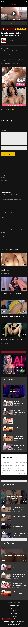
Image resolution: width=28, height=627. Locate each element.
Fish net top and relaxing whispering (14, 497)
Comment (4, 130)
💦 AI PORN (6, 1)
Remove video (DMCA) (7, 623)
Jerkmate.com (14, 615)
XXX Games (14, 613)
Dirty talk (11, 389)
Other (17, 468)
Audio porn (14, 612)
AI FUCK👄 (16, 19)
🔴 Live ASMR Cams (7, 619)
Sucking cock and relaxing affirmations (19, 447)
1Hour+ (5, 463)
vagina (12, 109)
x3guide (14, 604)
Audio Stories (20, 463)
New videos (6, 621)
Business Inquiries (17, 623)
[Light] (3, 23)
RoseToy (14, 610)
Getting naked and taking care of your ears (14, 556)
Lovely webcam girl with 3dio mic (11, 293)
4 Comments (6, 48)
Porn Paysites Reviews (14, 607)
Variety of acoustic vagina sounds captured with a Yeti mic (11, 340)
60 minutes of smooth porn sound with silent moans (19, 421)
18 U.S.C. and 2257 (15, 624)
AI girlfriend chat (13, 618)
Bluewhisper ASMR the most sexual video (19, 429)
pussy (7, 109)
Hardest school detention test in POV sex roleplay (19, 576)
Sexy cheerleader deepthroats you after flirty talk (18, 585)
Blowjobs (6, 465)
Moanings (6, 468)
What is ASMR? (20, 621)
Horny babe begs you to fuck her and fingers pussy (12, 270)
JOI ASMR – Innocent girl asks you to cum (19, 403)
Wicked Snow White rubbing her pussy (12, 316)
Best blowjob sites (14, 605)
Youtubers (19, 473)
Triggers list (13, 621)
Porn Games (14, 608)
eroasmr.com (11, 39)
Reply (4, 177)
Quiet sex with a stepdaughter (14, 392)
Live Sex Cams (14, 616)
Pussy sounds (7, 471)
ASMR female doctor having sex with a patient (19, 412)
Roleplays (17, 389)
